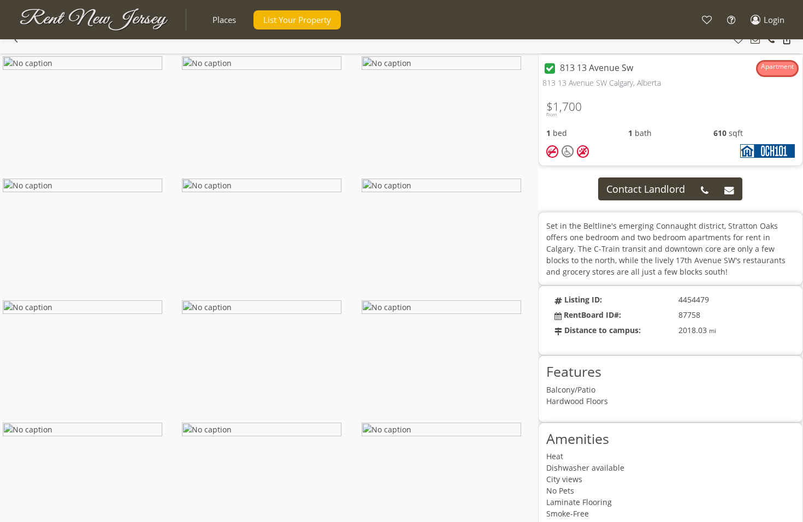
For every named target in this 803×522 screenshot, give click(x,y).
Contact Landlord (645, 188)
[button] (224, 20)
